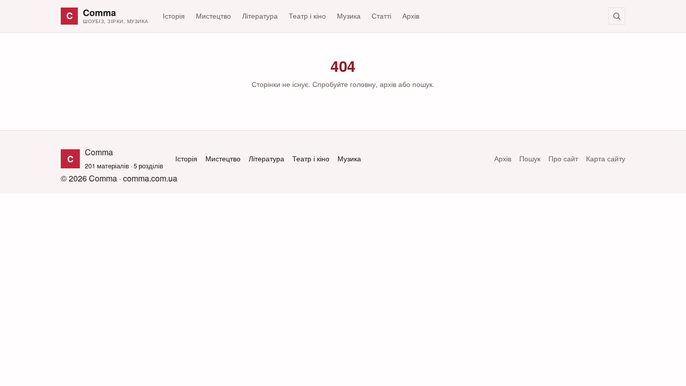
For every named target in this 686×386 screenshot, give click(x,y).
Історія (174, 16)
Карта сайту (605, 158)
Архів (410, 16)
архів (388, 84)
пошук (422, 84)
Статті (381, 16)
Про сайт (563, 158)
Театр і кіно (307, 16)
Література (260, 16)
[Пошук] (616, 16)
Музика (349, 16)
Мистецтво (213, 16)
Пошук (529, 158)
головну (363, 84)
